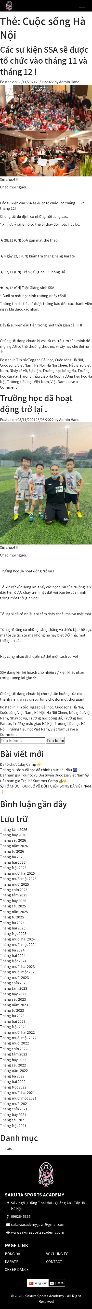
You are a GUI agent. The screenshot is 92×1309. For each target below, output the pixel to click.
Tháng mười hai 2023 (17, 966)
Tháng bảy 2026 (13, 834)
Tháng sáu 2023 (13, 999)
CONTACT (54, 1261)
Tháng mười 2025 (14, 884)
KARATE (11, 1261)
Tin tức (22, 359)
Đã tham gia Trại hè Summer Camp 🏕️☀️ (33, 780)
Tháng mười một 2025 (18, 878)
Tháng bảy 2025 (13, 900)
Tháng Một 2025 (13, 933)
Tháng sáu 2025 (13, 906)
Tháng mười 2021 (14, 1103)
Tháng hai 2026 (13, 862)
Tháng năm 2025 (14, 911)
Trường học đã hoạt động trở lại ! (36, 403)
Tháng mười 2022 (14, 1043)
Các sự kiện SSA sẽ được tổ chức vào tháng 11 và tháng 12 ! (44, 60)
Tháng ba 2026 (12, 856)
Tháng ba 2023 (12, 1015)
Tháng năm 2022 (14, 1070)
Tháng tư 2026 (12, 851)
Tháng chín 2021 (13, 1108)
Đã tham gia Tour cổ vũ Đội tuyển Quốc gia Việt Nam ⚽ (44, 775)
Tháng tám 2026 (13, 829)
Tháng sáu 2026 (13, 840)
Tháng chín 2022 (13, 1048)
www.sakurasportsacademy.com (37, 1232)
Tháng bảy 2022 (13, 1059)
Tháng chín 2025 (13, 889)
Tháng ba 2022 (12, 1076)
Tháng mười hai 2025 (17, 873)
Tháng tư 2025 (12, 917)
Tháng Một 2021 (13, 1125)
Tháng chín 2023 (13, 982)
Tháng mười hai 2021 (17, 1092)
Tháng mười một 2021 (18, 1098)
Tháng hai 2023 (13, 1021)
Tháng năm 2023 (14, 1004)
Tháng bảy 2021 (13, 1114)
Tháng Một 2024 (13, 960)
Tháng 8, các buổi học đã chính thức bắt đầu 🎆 (38, 769)
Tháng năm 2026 (14, 845)
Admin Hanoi (69, 81)
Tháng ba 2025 (12, 922)
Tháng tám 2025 (13, 894)
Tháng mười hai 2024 (17, 939)
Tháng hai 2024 (13, 955)
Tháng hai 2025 (13, 928)
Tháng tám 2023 (13, 988)
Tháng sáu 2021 (13, 1119)
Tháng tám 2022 (13, 1054)
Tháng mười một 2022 (18, 1037)
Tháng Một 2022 (13, 1087)
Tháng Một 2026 (13, 867)
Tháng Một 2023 (13, 1026)
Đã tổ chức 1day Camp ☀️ (20, 764)
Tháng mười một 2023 (18, 971)
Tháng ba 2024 (12, 950)
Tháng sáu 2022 (13, 1065)
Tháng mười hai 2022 (17, 1032)
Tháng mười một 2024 (18, 944)
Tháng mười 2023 (14, 977)
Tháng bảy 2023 (13, 993)
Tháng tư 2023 (12, 1010)
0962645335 (21, 1216)
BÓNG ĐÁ (12, 1253)
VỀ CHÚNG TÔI (57, 1253)
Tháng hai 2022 (13, 1081)
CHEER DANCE (17, 1269)
